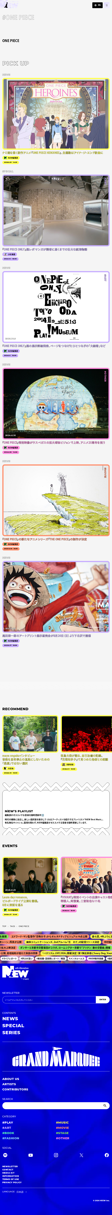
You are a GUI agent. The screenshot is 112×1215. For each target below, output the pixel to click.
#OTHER (62, 1138)
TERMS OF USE (10, 1179)
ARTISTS (9, 1084)
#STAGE (62, 1133)
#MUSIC (62, 1122)
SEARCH (7, 1099)
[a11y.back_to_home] (9, 5)
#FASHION (10, 1138)
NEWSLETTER (11, 993)
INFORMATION (10, 1176)
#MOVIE (62, 1128)
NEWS (10, 1019)
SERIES (11, 1033)
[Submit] (105, 1105)
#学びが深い (19, 959)
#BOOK (8, 1133)
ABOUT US (10, 1079)
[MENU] (107, 5)
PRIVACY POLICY (12, 1183)
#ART (6, 1128)
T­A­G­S (12, 926)
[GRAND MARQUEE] (56, 1057)
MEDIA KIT (8, 1173)
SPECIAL (13, 1026)
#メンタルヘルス (69, 959)
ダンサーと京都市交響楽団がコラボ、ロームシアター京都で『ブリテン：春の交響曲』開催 (55, 948)
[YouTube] (31, 1155)
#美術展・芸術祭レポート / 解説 (43, 959)
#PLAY (7, 1122)
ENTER (102, 1000)
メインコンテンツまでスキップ (19, 4)
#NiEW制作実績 (88, 959)
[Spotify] (5, 1155)
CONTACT (7, 1170)
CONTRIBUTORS (15, 1089)
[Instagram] (56, 1155)
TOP (4, 926)
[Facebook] (107, 1155)
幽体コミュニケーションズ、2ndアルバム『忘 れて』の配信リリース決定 (51, 942)
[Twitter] (81, 1155)
